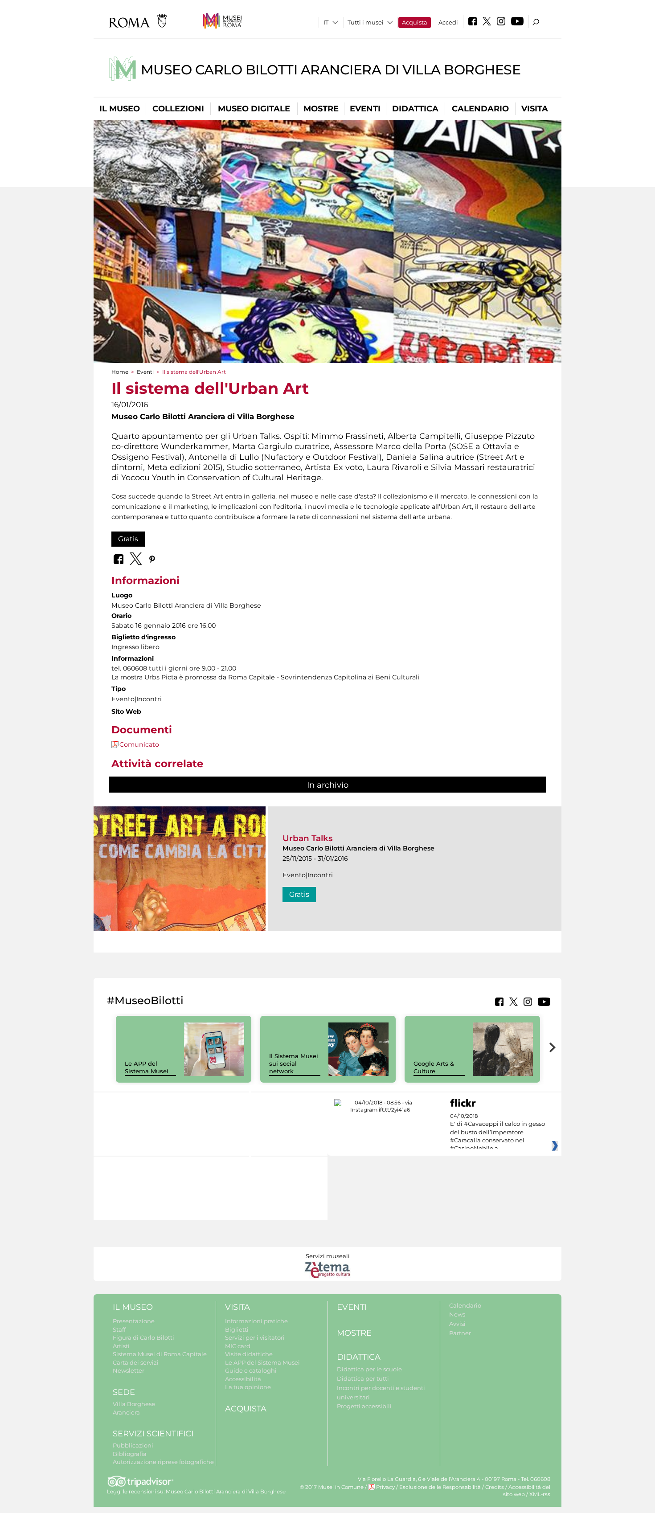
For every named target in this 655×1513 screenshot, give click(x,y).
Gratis (128, 539)
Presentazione (134, 1321)
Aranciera (126, 1412)
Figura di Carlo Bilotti (143, 1337)
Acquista (414, 22)
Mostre (321, 109)
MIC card (237, 1345)
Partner (460, 1333)
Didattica (415, 109)
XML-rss (539, 1494)
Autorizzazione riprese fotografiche (163, 1461)
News (457, 1314)
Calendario (480, 109)
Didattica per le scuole (369, 1369)
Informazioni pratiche (256, 1321)
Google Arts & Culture (433, 1067)
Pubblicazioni (133, 1445)
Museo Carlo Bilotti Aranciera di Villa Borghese (331, 69)
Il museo (119, 109)
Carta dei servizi (136, 1362)
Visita (534, 109)
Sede (124, 1392)
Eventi (365, 109)
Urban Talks (307, 838)
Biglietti (237, 1329)
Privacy (385, 1487)
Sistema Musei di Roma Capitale (160, 1354)
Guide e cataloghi (251, 1370)
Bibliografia (130, 1453)
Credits (494, 1487)
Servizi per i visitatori (255, 1337)
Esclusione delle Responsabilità (440, 1487)
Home (119, 371)
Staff (119, 1329)
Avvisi (457, 1323)
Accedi (448, 22)
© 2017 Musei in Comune (332, 1487)
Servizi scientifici (153, 1434)
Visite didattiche (249, 1354)
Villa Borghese (134, 1403)
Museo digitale (254, 109)
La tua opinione (248, 1386)
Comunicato (139, 744)
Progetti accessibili (364, 1406)
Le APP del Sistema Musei (146, 1067)
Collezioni (178, 109)
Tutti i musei (366, 22)
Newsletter (128, 1370)
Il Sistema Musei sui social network (293, 1063)
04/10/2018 (497, 1132)
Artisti (121, 1345)
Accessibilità (243, 1378)
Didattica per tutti (363, 1378)
